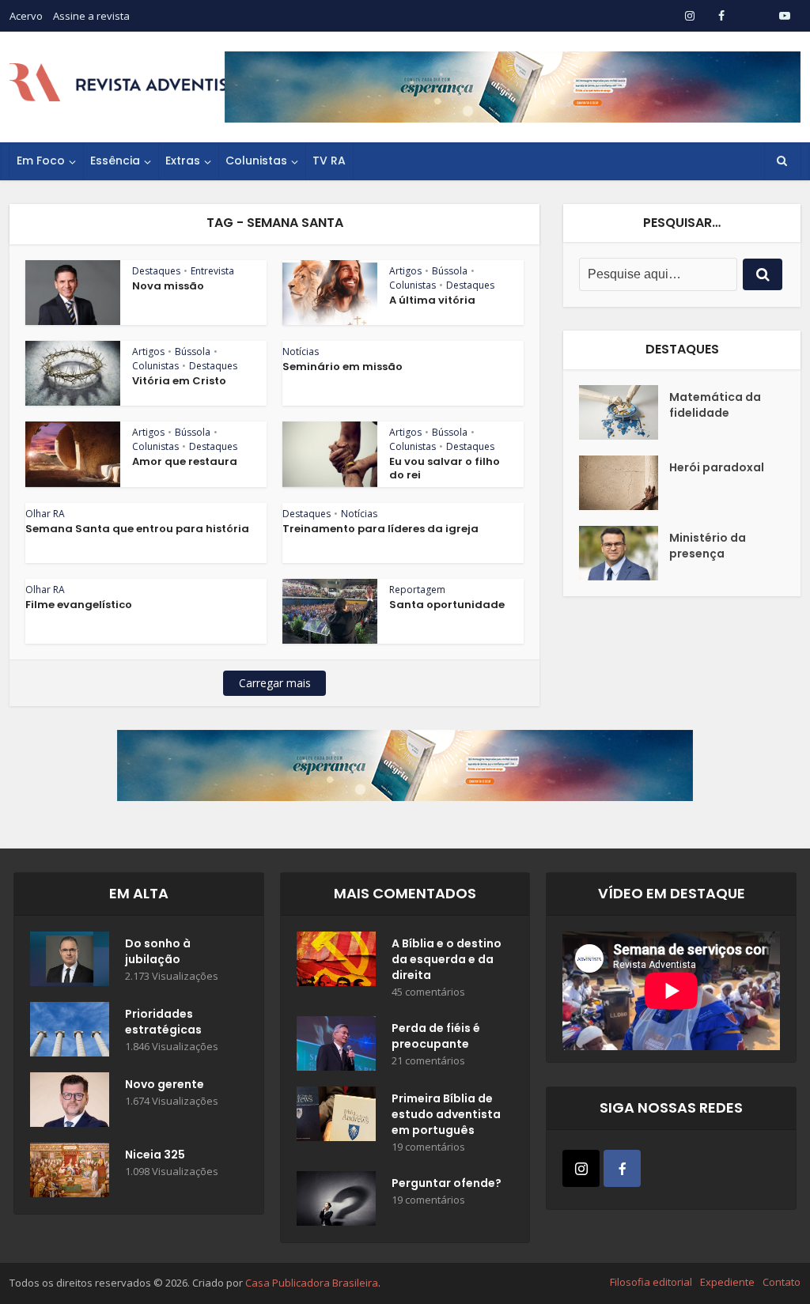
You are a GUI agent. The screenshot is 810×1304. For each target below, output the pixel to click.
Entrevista (212, 271)
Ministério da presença (707, 545)
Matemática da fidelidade (715, 405)
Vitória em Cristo (179, 380)
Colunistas (256, 160)
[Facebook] (622, 1168)
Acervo (26, 16)
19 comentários (428, 1147)
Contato (782, 1282)
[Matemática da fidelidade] (624, 412)
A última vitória (432, 300)
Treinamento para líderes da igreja (380, 528)
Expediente (727, 1282)
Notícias (300, 351)
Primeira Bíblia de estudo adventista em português (446, 1114)
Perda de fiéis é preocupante (436, 1036)
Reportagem (417, 589)
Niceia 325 (155, 1154)
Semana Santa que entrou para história (137, 528)
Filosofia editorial (651, 1282)
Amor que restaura (184, 461)
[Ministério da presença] (624, 553)
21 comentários (428, 1061)
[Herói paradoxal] (624, 482)
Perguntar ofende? (447, 1183)
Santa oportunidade (447, 604)
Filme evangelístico (78, 604)
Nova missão (168, 285)
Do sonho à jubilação (158, 951)
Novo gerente (164, 1084)
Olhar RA (45, 513)
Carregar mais (275, 682)
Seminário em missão (342, 366)
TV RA (329, 160)
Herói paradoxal (716, 467)
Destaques (156, 271)
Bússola (449, 271)
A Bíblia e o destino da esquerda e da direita (447, 959)
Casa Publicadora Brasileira (311, 1283)
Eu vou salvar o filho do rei (444, 468)
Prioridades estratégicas (163, 1022)
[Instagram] (581, 1168)
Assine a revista (91, 16)
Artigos (405, 271)
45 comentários (428, 992)
